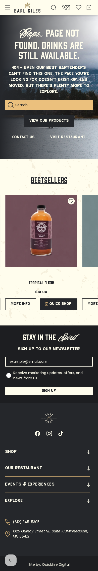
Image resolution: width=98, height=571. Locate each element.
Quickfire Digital (56, 564)
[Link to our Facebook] (37, 433)
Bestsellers (49, 179)
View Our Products (49, 121)
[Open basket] (88, 7)
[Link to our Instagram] (49, 433)
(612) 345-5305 (26, 521)
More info (20, 304)
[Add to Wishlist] (71, 201)
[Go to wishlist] (78, 7)
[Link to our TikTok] (60, 433)
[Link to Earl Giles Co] (48, 418)
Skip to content (17, 6)
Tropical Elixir (41, 282)
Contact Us (23, 137)
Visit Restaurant (68, 137)
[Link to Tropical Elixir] (41, 231)
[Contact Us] (66, 8)
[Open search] (53, 8)
